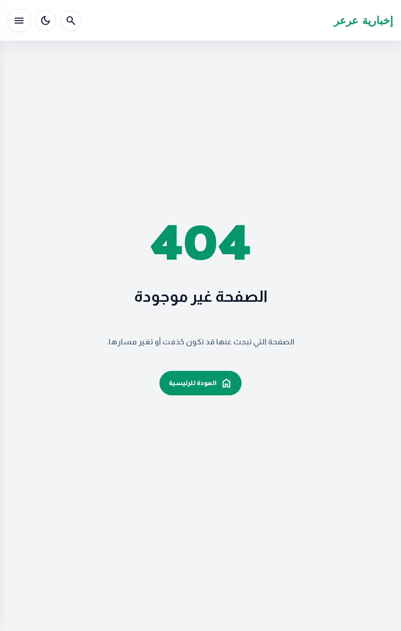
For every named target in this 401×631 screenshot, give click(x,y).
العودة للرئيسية (200, 383)
